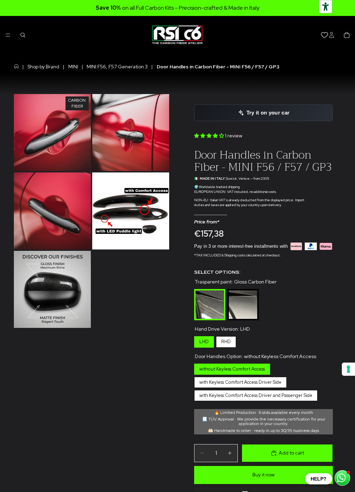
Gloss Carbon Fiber (209, 290)
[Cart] (346, 35)
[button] (209, 136)
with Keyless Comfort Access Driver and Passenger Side (256, 394)
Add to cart (291, 453)
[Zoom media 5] (52, 289)
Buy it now (263, 475)
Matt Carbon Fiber (243, 290)
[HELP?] (342, 478)
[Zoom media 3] (52, 210)
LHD (204, 340)
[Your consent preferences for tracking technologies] (348, 369)
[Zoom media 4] (130, 210)
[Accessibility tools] (325, 6)
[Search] (23, 35)
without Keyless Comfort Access (232, 368)
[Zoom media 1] (52, 132)
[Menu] (8, 35)
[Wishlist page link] (324, 35)
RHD (226, 340)
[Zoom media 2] (130, 132)
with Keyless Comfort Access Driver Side (240, 381)
